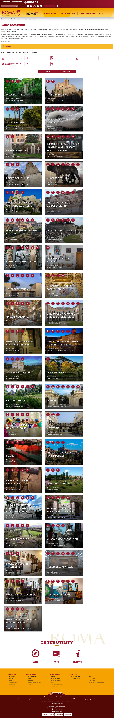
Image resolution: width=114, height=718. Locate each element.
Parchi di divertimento (55, 404)
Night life (12, 687)
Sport (11, 678)
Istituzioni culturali (13, 293)
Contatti (92, 680)
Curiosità (30, 685)
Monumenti (51, 99)
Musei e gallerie (52, 154)
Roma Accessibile (76, 676)
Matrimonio (12, 685)
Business (50, 126)
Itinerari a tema (55, 678)
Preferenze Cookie (57, 694)
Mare (52, 689)
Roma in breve (31, 676)
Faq (90, 676)
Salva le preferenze (48, 714)
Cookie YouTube (57, 711)
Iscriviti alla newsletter (97, 683)
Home (3, 19)
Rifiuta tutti (68, 714)
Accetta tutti (59, 714)
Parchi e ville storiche (13, 99)
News (52, 683)
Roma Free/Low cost (57, 685)
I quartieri (30, 680)
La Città (29, 678)
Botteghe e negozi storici (35, 683)
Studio (11, 680)
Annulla (66, 71)
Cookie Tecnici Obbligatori (58, 706)
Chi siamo (92, 678)
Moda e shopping (14, 689)
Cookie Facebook (57, 710)
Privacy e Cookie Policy (57, 703)
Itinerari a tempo (56, 680)
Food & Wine (54, 687)
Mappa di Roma (75, 678)
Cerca (47, 71)
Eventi (53, 676)
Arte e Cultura (13, 683)
